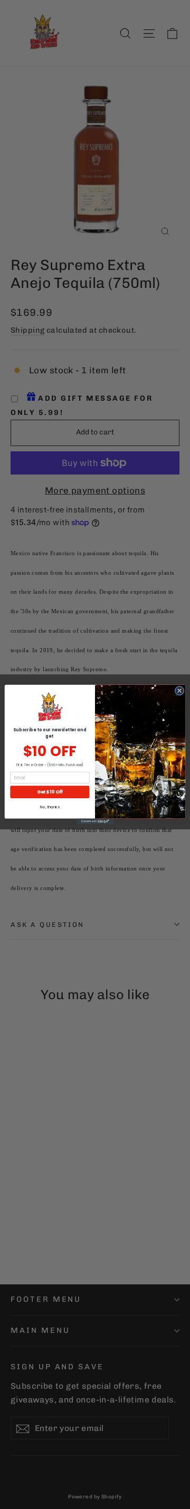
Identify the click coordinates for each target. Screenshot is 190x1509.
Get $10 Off (50, 792)
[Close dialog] (179, 690)
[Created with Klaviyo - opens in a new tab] (95, 822)
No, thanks (49, 807)
